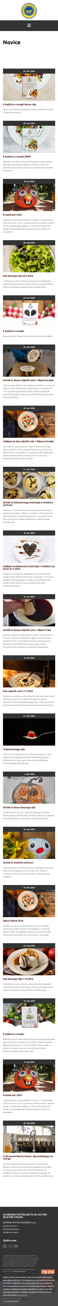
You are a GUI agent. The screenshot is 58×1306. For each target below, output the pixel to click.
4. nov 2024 (29, 658)
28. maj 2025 (29, 243)
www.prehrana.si (19, 1271)
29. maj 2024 (29, 1123)
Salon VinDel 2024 (13, 920)
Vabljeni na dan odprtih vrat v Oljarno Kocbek (28, 441)
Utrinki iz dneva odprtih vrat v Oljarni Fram (27, 630)
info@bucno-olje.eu (10, 1232)
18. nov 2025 (29, 123)
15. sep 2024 (29, 1001)
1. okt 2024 (29, 774)
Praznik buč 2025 (12, 214)
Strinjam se (11, 1301)
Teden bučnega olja (14, 749)
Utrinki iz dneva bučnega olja (19, 807)
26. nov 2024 (29, 298)
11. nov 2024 (29, 469)
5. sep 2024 (29, 1062)
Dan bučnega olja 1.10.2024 (18, 979)
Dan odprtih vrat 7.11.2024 (18, 691)
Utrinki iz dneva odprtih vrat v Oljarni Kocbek (28, 380)
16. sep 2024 (29, 829)
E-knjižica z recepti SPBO (17, 156)
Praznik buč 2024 (12, 1095)
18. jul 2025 (29, 181)
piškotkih (22, 1295)
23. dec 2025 (29, 71)
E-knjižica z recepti (13, 331)
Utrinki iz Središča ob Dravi (18, 862)
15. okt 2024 (29, 887)
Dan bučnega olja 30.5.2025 (18, 276)
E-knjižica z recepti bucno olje (19, 104)
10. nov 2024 (29, 408)
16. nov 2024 (29, 347)
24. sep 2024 (29, 946)
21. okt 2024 (29, 716)
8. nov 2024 (29, 533)
